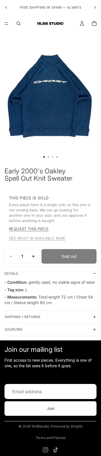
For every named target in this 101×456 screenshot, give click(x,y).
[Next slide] (95, 7)
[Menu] (6, 23)
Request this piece (29, 228)
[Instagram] (45, 450)
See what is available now (37, 238)
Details (11, 273)
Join (50, 408)
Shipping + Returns (22, 317)
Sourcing (13, 329)
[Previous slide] (6, 7)
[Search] (18, 23)
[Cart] (94, 23)
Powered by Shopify (67, 426)
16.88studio (40, 426)
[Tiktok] (55, 450)
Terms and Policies (51, 438)
